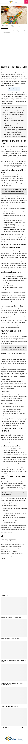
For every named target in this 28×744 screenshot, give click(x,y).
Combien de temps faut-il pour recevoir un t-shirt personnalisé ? (12, 554)
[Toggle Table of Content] (16, 89)
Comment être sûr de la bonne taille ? (9, 551)
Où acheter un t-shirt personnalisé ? (9, 539)
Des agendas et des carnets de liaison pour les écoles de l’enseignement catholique (12, 684)
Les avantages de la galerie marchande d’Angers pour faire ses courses (13, 661)
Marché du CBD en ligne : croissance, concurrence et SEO (12, 728)
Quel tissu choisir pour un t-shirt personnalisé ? (11, 546)
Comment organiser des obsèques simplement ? (10, 638)
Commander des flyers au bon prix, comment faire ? (11, 617)
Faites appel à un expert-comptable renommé (10, 706)
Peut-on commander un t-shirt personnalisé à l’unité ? (13, 544)
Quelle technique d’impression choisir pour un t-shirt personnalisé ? (13, 548)
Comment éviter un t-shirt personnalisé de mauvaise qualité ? (13, 557)
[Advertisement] (14, 50)
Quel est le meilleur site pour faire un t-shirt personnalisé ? (14, 541)
